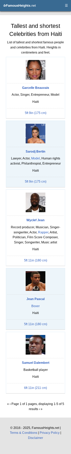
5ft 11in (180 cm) (35, 260)
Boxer (35, 306)
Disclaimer (35, 437)
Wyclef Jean (35, 220)
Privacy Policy (50, 432)
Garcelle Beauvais (35, 87)
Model (35, 158)
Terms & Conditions (23, 432)
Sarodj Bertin (35, 151)
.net (19, 5)
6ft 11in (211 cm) (35, 387)
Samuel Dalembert (35, 362)
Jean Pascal (35, 299)
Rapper (43, 232)
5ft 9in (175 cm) (35, 113)
